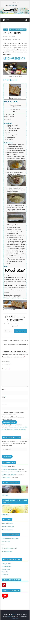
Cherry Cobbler (13, 5)
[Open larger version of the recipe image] (15, 90)
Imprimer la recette (16, 98)
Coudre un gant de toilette (9, 474)
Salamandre (5, 574)
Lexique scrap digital (7, 551)
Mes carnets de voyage (8, 526)
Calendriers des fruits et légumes (10, 538)
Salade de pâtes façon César (10, 469)
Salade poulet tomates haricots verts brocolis (16, 340)
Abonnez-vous (20, 331)
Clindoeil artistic (6, 569)
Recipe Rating (6, 361)
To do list (4, 545)
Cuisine (5, 29)
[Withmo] (4, 20)
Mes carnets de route (7, 529)
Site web (4, 405)
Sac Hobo (4, 466)
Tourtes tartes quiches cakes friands (17, 29)
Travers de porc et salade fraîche (11, 472)
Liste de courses (6, 541)
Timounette (5, 572)
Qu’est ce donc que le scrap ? (9, 548)
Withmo (13, 36)
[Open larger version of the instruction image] (16, 160)
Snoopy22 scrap (6, 563)
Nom (3, 389)
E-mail (4, 397)
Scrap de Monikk (6, 566)
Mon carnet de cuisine (7, 523)
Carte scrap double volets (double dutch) (15, 344)
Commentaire (6, 369)
